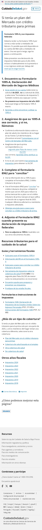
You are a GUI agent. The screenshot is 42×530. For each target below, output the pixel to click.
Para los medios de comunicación (15, 452)
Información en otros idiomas (14, 463)
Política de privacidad (11, 499)
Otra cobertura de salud (15, 348)
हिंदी (4, 507)
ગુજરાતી (32, 504)
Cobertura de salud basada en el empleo (21, 344)
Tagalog (31, 510)
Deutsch (26, 504)
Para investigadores (10, 456)
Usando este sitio (29, 499)
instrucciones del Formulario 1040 (19, 310)
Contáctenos (7, 493)
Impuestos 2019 (11, 380)
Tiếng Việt (7, 513)
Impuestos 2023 (11, 366)
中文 (4, 504)
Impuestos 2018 (11, 383)
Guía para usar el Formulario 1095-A (19, 255)
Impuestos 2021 (11, 373)
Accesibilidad (29, 493)
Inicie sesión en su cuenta (15, 90)
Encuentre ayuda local (11, 481)
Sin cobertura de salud (14, 351)
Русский (16, 510)
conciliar (32, 186)
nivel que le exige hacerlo (14, 69)
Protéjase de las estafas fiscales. (18, 288)
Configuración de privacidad (13, 496)
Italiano (10, 507)
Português (7, 510)
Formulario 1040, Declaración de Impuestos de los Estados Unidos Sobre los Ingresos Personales (22, 304)
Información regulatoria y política (15, 443)
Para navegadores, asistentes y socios (17, 446)
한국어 (23, 507)
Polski (29, 507)
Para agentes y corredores (12, 450)
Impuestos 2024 (11, 362)
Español (23, 510)
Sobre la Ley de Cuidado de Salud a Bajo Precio (21, 439)
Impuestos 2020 (11, 376)
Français (18, 504)
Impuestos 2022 (11, 369)
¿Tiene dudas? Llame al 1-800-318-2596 (17, 477)
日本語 (17, 507)
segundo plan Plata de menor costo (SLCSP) (22, 150)
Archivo (18, 493)
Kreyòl (10, 504)
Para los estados (8, 459)
